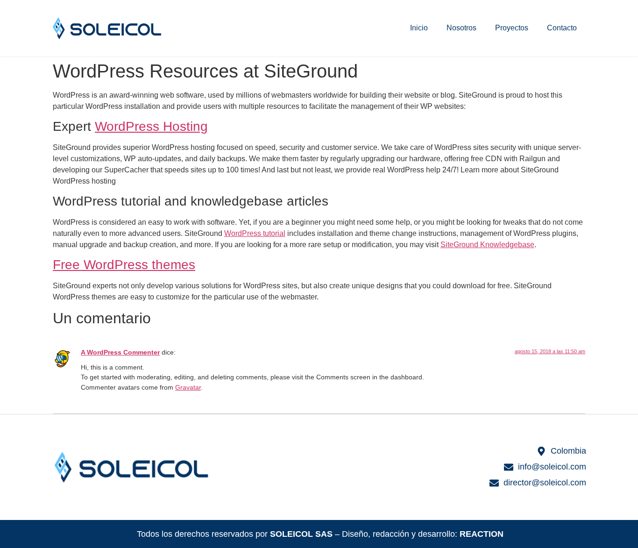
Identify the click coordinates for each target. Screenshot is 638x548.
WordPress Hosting (151, 126)
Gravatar (188, 387)
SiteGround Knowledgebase (487, 245)
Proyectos (511, 28)
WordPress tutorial (254, 233)
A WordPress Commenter (120, 352)
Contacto (562, 28)
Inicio (419, 28)
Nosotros (461, 28)
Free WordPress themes (124, 264)
